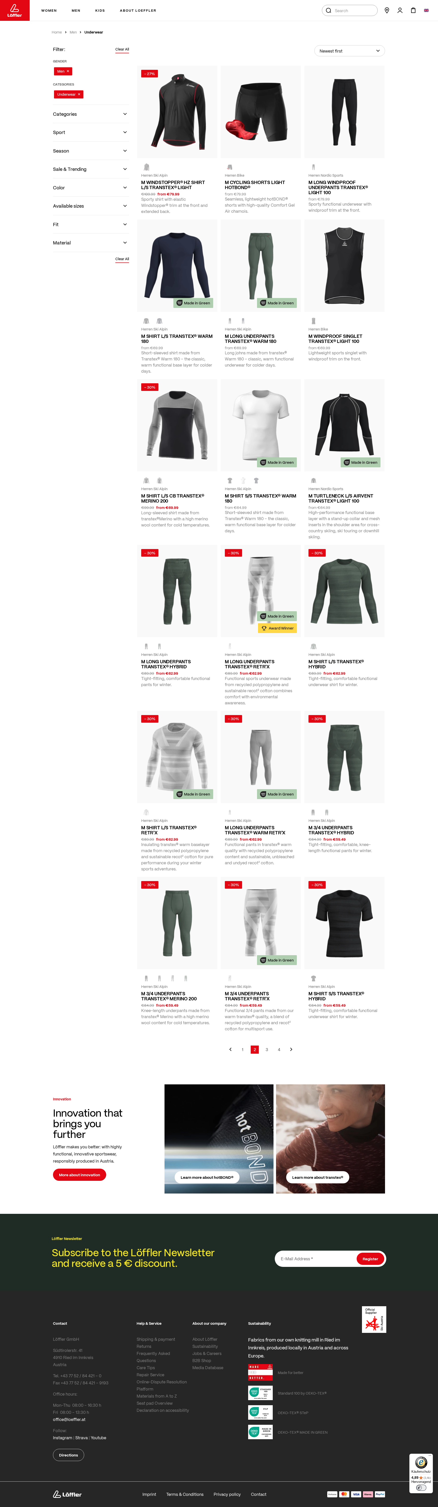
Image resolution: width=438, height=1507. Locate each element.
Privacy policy (227, 1494)
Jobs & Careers (207, 1353)
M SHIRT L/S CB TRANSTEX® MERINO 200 (172, 498)
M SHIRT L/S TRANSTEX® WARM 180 (176, 339)
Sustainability (205, 1346)
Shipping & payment (156, 1339)
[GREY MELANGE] (230, 812)
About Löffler (204, 1339)
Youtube (98, 1437)
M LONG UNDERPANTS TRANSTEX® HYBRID (166, 664)
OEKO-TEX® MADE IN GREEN (302, 1432)
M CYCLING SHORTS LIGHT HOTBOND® (255, 185)
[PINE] (159, 646)
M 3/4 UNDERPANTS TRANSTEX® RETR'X (247, 996)
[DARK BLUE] (159, 321)
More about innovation (79, 1175)
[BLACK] (230, 321)
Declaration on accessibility (163, 1410)
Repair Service (150, 1374)
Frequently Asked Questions (153, 1357)
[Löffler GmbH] (15, 10)
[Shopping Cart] (413, 10)
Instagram (62, 1437)
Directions (68, 1455)
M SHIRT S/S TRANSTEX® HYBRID (336, 996)
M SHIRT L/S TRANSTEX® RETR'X (169, 830)
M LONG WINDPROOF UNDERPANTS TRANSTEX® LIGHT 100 (338, 187)
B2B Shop (201, 1360)
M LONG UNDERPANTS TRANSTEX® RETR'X (250, 664)
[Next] (291, 1052)
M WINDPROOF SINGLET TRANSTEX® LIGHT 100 (335, 339)
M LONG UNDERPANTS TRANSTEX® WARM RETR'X (255, 830)
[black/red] (146, 167)
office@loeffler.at (69, 1419)
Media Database (207, 1367)
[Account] (400, 10)
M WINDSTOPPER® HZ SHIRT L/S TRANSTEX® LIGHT (173, 185)
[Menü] (430, 1457)
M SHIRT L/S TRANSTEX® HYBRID (336, 664)
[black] (230, 167)
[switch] (421, 1488)
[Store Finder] (387, 10)
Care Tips (146, 1367)
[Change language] (426, 10)
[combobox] (350, 10)
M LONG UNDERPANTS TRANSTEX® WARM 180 (250, 339)
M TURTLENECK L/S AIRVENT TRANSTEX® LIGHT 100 (340, 498)
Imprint (149, 1494)
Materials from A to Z (157, 1396)
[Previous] (230, 1052)
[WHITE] (243, 480)
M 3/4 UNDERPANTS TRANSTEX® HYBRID (331, 830)
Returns (144, 1346)
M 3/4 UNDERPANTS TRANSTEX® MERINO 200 (168, 996)
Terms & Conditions (185, 1494)
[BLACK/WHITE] (313, 167)
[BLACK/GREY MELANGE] (146, 480)
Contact (258, 1494)
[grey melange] (230, 646)
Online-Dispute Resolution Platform (162, 1385)
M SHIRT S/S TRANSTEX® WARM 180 (260, 498)
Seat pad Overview (155, 1403)
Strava (81, 1437)
